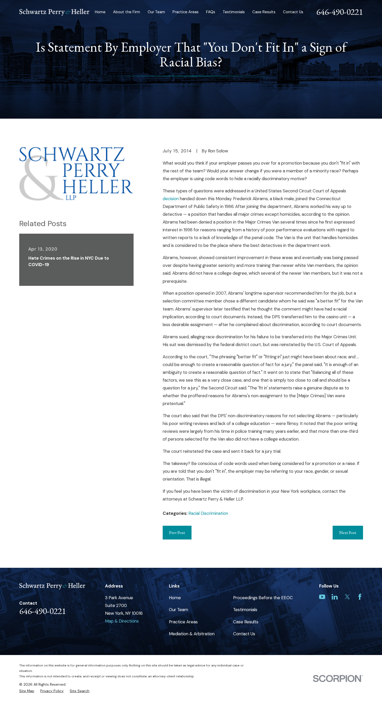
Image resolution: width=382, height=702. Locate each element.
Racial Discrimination (208, 513)
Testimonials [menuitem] (234, 12)
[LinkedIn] (335, 597)
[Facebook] (360, 597)
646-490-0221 (339, 11)
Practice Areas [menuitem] (186, 12)
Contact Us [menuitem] (293, 12)
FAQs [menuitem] (210, 12)
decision (171, 198)
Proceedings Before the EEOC (263, 597)
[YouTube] (322, 597)
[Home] (54, 12)
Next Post (347, 532)
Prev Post (177, 532)
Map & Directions (122, 621)
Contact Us (244, 634)
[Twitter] (347, 597)
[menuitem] (26, 691)
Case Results (245, 622)
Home (175, 597)
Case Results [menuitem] (263, 12)
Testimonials (245, 609)
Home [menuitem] (100, 12)
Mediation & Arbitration (192, 634)
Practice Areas (183, 622)
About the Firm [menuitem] (126, 12)
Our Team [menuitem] (156, 12)
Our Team (178, 609)
